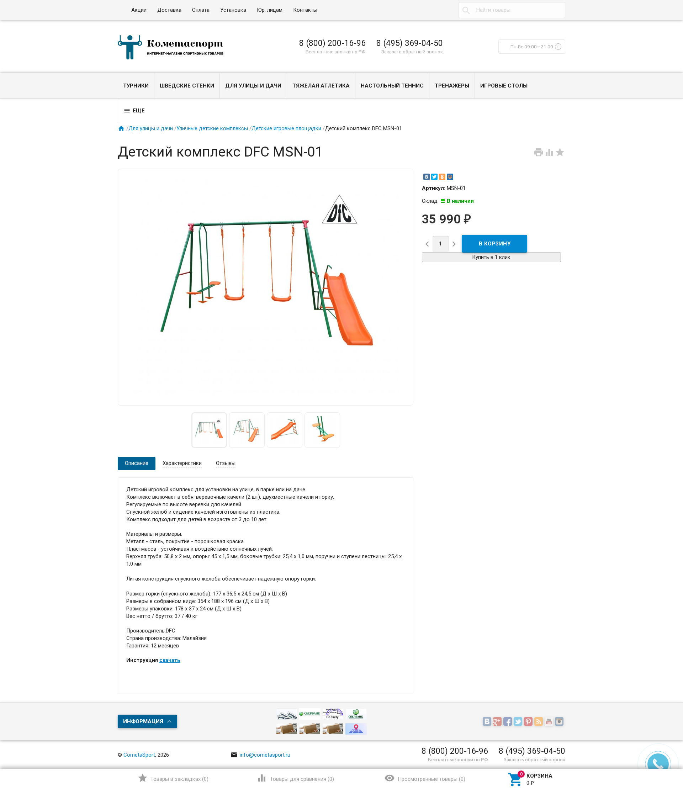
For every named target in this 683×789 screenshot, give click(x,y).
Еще (134, 110)
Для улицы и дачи (253, 86)
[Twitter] (434, 177)
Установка (233, 10)
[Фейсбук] (508, 722)
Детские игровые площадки (286, 128)
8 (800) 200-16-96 (332, 43)
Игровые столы (504, 86)
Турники (136, 86)
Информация (143, 721)
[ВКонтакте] (426, 177)
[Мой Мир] (450, 177)
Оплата (201, 10)
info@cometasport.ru (260, 755)
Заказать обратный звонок (412, 51)
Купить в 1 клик (491, 257)
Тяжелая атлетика (321, 86)
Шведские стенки (187, 86)
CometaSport (139, 755)
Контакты (305, 10)
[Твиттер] (519, 722)
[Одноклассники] (442, 177)
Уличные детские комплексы (212, 128)
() (173, 778)
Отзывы (225, 463)
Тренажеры (452, 86)
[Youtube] (550, 722)
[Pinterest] (529, 722)
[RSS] (539, 722)
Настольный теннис (392, 86)
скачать (169, 660)
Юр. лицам (269, 10)
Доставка (169, 10)
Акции (139, 10)
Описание (136, 463)
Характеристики (182, 463)
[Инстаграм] (560, 722)
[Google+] (498, 722)
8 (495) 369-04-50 (409, 43)
